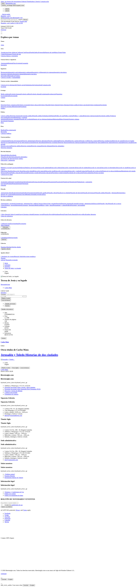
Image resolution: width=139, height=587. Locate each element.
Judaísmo (50, 119)
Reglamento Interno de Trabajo (14, 477)
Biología (10, 63)
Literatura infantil (28, 214)
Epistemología (19, 193)
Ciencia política (5, 116)
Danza (28, 52)
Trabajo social (21, 85)
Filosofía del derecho (7, 157)
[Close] (1, 33)
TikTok (7, 522)
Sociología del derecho (7, 158)
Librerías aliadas (16, 247)
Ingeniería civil (36, 72)
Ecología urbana (36, 94)
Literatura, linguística (28, 205)
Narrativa (46, 214)
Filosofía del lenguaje (88, 193)
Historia (3, 106)
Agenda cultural (6, 249)
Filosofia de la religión (26, 119)
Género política (73, 105)
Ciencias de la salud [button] (7, 174)
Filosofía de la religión (63, 193)
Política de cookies (10, 494)
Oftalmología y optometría (84, 182)
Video (64, 52)
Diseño (32, 52)
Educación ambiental (44, 167)
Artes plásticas (12, 52)
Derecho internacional (76, 142)
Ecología (75, 203)
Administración (29, 85)
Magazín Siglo (18, 256)
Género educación (35, 105)
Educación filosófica (7, 171)
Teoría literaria (72, 214)
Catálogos (20, 52)
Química (17, 76)
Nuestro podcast (3, 259)
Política (7, 155)
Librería (37, 1)
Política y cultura (78, 116)
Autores (4, 338)
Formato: (4, 294)
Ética (44, 194)
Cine (24, 52)
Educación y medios (74, 171)
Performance (8, 54)
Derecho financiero (64, 142)
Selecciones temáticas (29, 256)
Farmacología (37, 182)
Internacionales (13, 237)
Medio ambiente (5, 94)
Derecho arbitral (64, 141)
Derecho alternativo (42, 141)
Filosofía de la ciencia (114, 203)
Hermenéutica (121, 193)
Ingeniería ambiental (26, 72)
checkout (3, 30)
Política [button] (3, 108)
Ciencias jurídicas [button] (6, 133)
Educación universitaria (61, 171)
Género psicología (83, 105)
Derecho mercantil (97, 142)
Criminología (5, 141)
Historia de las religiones (40, 119)
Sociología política (104, 116)
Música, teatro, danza (46, 205)
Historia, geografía (10, 205)
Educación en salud (122, 167)
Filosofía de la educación (94, 171)
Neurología (59, 182)
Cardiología (10, 182)
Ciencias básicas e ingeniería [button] (9, 56)
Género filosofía (45, 105)
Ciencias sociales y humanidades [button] (10, 77)
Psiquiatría (15, 183)
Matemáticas (11, 76)
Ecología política (26, 94)
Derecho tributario (46, 146)
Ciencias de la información (9, 85)
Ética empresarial (11, 130)
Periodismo (23, 106)
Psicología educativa (46, 173)
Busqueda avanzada (12, 260)
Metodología (16, 106)
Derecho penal (127, 142)
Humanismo (17, 194)
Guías (8, 223)
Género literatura (64, 105)
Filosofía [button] (3, 185)
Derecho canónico (74, 141)
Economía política (26, 116)
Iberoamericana (5, 284)
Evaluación (83, 171)
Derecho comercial (93, 141)
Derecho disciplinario (39, 142)
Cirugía (16, 182)
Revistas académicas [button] (7, 196)
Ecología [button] (3, 87)
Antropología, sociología (8, 203)
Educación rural (49, 171)
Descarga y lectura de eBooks (13, 391)
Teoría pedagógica (88, 173)
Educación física (18, 171)
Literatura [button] (4, 207)
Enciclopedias (14, 223)
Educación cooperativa (68, 167)
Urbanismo (10, 121)
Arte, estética (34, 203)
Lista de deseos (24, 368)
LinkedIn (7, 520)
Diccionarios (22, 223)
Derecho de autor (118, 141)
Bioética (3, 130)
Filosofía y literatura (111, 193)
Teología (66, 119)
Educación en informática (108, 167)
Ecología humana (15, 94)
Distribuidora (31, 1)
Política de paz (59, 116)
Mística (61, 119)
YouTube (7, 517)
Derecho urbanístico (58, 146)
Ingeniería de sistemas (47, 72)
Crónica (12, 214)
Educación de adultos (81, 167)
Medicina (37, 205)
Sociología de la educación (75, 173)
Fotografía (41, 52)
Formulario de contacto (11, 394)
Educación (96, 203)
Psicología (11, 117)
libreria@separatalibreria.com (13, 415)
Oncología (4, 183)
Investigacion (52, 94)
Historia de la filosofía (7, 194)
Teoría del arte (16, 54)
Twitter (7, 515)
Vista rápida (15, 368)
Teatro (60, 52)
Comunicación (44, 1)
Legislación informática (20, 157)
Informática (4, 76)
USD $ (7, 9)
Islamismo (4, 119)
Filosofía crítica (52, 193)
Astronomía (4, 63)
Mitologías (56, 119)
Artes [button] (2, 45)
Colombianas (5, 237)
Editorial (24, 1)
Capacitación (15, 167)
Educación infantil (28, 171)
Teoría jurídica (18, 158)
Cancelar (4, 579)
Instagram (7, 518)
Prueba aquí (23, 21)
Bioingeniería (5, 72)
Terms (25, 510)
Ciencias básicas (42, 203)
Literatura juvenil (38, 214)
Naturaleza (59, 94)
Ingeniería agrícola (14, 72)
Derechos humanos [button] (6, 147)
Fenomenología (32, 193)
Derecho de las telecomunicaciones (22, 142)
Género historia (54, 105)
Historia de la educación (109, 171)
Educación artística (56, 167)
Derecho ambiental (53, 141)
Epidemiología (29, 182)
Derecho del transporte (15, 141)
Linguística (8, 106)
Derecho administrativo (29, 141)
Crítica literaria (5, 214)
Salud (65, 173)
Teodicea (40, 194)
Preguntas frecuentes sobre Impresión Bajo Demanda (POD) (23, 389)
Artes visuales (51, 203)
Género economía (24, 105)
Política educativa (16, 173)
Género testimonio (94, 105)
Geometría (25, 63)
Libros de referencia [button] (7, 216)
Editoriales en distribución (5, 228)
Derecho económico (52, 142)
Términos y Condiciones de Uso (14, 492)
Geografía (14, 96)
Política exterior (68, 116)
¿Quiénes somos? (10, 474)
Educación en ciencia (94, 167)
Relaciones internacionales (91, 116)
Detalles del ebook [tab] (10, 304)
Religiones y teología (20, 117)
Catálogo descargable (11, 392)
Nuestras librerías (6, 247)
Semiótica (34, 194)
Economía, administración (85, 203)
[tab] (69, 309)
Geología (19, 63)
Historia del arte (49, 52)
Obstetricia (66, 182)
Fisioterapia (45, 182)
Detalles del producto (7, 309)
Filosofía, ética (103, 203)
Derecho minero (108, 142)
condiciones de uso (17, 505)
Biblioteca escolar (6, 167)
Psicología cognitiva (34, 173)
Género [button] (3, 97)
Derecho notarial (118, 142)
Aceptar (10, 579)
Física (14, 63)
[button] (5, 14)
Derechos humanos (15, 116)
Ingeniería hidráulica (7, 74)
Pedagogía (4, 173)
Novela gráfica (80, 214)
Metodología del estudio (128, 171)
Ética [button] (2, 122)
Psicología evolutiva (58, 173)
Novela (51, 214)
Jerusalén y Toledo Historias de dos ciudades (29, 355)
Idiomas (118, 171)
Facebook (7, 513)
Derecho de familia (128, 141)
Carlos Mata (8, 288)
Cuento (16, 214)
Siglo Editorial (5, 225)
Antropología (38, 85)
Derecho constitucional (106, 141)
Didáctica (22, 167)
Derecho (3, 105)
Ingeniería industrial (19, 74)
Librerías (4, 239)
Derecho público (16, 146)
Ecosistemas (44, 94)
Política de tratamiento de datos (14, 495)
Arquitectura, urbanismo (23, 203)
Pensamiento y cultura (59, 205)
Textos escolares (99, 173)
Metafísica (28, 194)
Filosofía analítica (42, 193)
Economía (4, 96)
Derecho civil (84, 141)
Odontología (72, 182)
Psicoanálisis (4, 117)
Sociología (103, 105)
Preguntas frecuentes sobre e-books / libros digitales (20, 387)
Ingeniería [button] (4, 65)
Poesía (9, 173)
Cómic (3, 54)
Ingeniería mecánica (31, 74)
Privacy (18, 510)
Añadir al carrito (6, 298)
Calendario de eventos (7, 256)
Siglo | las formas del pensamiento (11, 1)
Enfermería (21, 182)
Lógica (23, 194)
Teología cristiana (74, 119)
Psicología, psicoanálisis (78, 205)
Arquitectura (4, 52)
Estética (36, 52)
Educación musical (39, 171)
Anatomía (4, 182)
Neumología (52, 182)
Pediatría (9, 183)
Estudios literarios (90, 214)
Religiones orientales (13, 119)
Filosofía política (37, 116)
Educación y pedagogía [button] (8, 160)
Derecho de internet (6, 142)
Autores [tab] (7, 306)
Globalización (46, 116)
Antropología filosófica (8, 193)
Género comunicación (12, 105)
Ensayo (21, 214)
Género (3, 205)
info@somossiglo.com (11, 460)
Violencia (113, 116)
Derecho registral (26, 146)
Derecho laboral (87, 142)
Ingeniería (19, 205)
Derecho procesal (6, 146)
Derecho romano (36, 146)
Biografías (4, 132)
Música (56, 52)
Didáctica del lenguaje (31, 167)
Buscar (25, 19)
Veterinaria (25, 183)
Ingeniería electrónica (60, 72)
